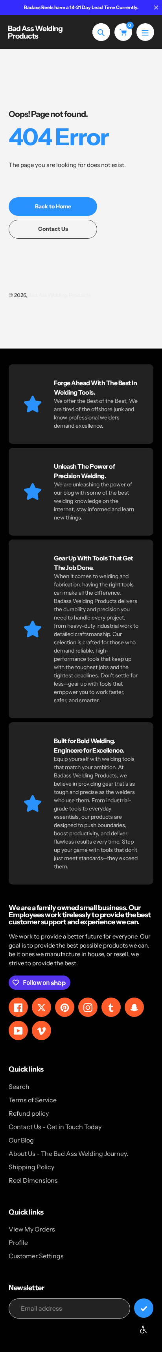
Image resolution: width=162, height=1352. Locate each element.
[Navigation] (145, 32)
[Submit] (143, 1308)
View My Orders (32, 1229)
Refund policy (29, 1113)
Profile (18, 1242)
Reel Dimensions (33, 1180)
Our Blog (21, 1140)
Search (19, 1087)
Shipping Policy (31, 1167)
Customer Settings (36, 1256)
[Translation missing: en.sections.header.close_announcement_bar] (156, 7)
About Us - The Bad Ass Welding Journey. (68, 1153)
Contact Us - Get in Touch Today (55, 1127)
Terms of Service (33, 1100)
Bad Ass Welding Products (35, 32)
